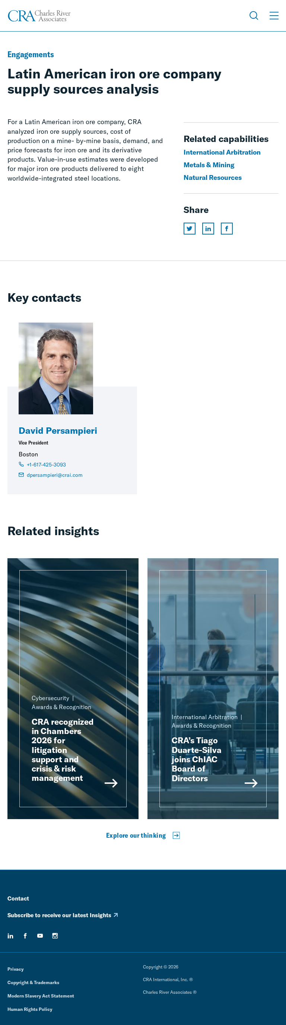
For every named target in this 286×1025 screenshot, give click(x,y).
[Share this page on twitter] (190, 229)
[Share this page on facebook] (227, 229)
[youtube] (40, 936)
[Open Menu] (274, 15)
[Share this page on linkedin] (208, 229)
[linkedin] (10, 936)
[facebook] (25, 936)
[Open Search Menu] (254, 15)
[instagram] (55, 936)
